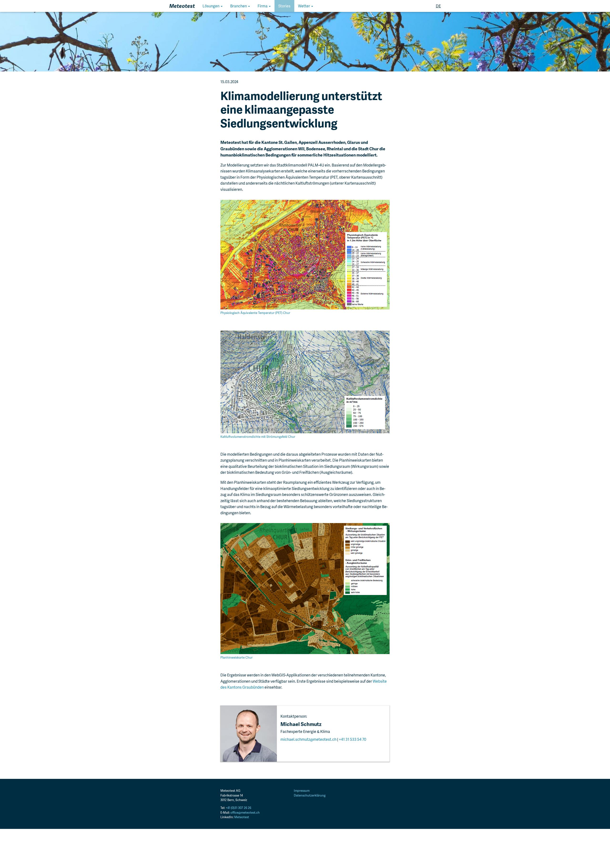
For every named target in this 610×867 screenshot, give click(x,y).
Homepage (178, 6)
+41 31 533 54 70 (352, 739)
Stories (284, 6)
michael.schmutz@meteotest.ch (308, 739)
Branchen (239, 6)
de (438, 6)
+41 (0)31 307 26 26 (238, 808)
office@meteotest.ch (245, 812)
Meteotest (241, 817)
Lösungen (211, 6)
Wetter (304, 6)
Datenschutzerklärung (309, 795)
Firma (263, 6)
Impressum (302, 790)
